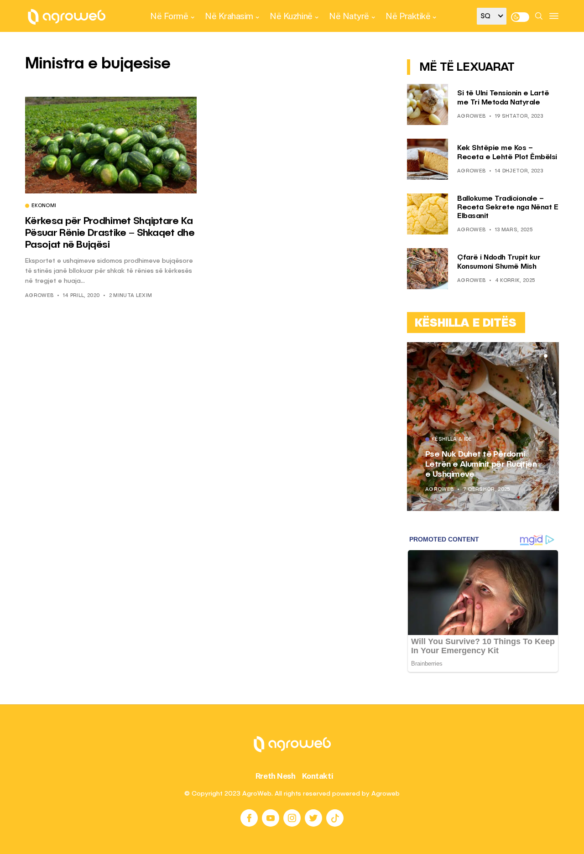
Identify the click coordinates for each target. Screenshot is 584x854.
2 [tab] (540, 355)
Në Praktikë (408, 16)
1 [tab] (534, 355)
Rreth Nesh (276, 776)
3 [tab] (546, 356)
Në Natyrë (349, 16)
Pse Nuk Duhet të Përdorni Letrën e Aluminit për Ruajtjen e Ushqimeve (481, 464)
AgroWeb (39, 295)
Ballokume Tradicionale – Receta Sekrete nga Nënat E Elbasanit (507, 207)
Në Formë (169, 16)
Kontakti (318, 776)
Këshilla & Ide (452, 439)
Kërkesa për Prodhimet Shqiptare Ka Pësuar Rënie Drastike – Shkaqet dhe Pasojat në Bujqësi (109, 233)
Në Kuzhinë (291, 16)
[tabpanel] (483, 426)
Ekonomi (43, 206)
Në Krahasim (229, 16)
